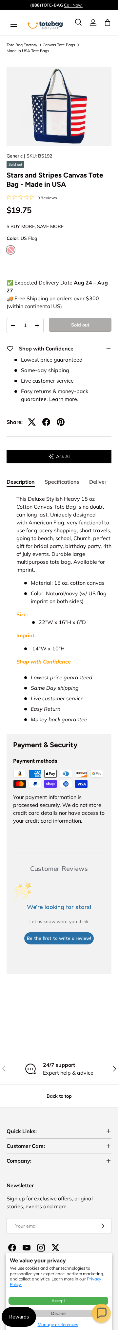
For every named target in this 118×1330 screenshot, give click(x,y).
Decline (58, 1313)
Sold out (80, 325)
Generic (15, 156)
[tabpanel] (59, 609)
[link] (93, 22)
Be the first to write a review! (59, 938)
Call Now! (73, 5)
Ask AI (63, 456)
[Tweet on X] (32, 422)
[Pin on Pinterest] (60, 422)
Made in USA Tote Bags (28, 50)
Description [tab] (21, 481)
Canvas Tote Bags (59, 44)
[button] (101, 1313)
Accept (58, 1300)
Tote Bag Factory (22, 44)
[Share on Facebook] (46, 422)
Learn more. (63, 399)
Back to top (59, 1096)
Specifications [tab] (62, 481)
